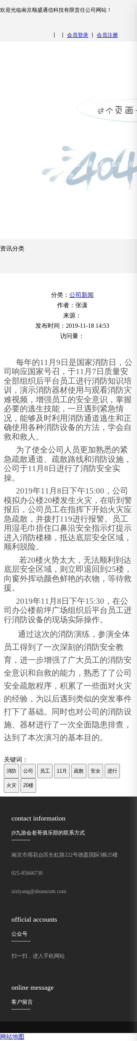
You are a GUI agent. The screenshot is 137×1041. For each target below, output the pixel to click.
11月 (62, 771)
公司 (28, 771)
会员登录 (77, 35)
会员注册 (107, 35)
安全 (95, 771)
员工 (45, 771)
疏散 (79, 771)
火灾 (11, 785)
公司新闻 (81, 295)
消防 (11, 771)
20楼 (28, 785)
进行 (112, 771)
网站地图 (12, 1036)
